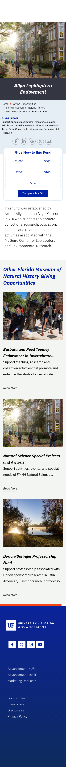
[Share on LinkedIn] (25, 142)
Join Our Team (18, 698)
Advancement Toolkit (23, 674)
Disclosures (16, 710)
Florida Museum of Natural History (25, 107)
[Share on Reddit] (33, 142)
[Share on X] (41, 142)
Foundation (16, 704)
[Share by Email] (49, 142)
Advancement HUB (21, 668)
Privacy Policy (17, 716)
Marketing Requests (22, 681)
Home (5, 103)
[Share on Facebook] (16, 142)
